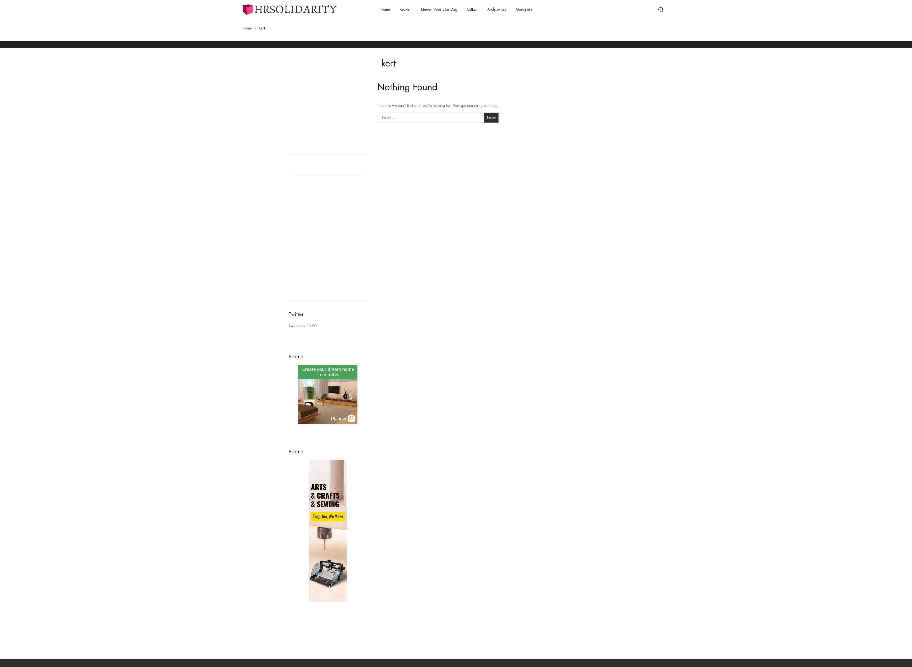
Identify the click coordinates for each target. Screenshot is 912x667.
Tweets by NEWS (303, 325)
